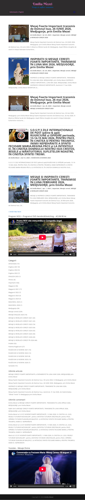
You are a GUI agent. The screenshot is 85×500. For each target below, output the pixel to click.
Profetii (10, 343)
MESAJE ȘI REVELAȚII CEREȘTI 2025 (20, 334)
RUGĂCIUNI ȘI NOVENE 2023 (18, 356)
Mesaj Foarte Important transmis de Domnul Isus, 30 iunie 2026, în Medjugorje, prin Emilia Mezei (42, 380)
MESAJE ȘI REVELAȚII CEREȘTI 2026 (41, 108)
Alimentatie (12, 264)
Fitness (10, 280)
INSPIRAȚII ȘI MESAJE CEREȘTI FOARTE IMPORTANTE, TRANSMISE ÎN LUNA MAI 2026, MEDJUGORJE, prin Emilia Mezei (53, 63)
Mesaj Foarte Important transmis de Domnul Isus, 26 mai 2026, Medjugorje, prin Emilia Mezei (52, 99)
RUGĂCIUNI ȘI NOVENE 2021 (18, 350)
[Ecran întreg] (74, 254)
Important (56, 35)
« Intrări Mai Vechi (14, 212)
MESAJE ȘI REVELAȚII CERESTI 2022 (20, 324)
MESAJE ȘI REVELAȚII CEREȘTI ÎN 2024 (21, 340)
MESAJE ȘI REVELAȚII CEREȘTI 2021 (20, 318)
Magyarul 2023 (13, 296)
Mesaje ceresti (65, 35)
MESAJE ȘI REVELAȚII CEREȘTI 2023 (20, 327)
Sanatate (11, 366)
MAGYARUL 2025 (14, 302)
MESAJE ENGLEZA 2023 (16, 315)
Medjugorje (12, 308)
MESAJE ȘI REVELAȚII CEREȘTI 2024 (20, 331)
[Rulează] (11, 254)
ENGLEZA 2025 (13, 276)
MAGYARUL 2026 (14, 305)
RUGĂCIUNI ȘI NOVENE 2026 (41, 158)
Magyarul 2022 (13, 292)
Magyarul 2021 (13, 289)
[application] (42, 237)
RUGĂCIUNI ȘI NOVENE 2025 (18, 359)
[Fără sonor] (70, 254)
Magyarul (11, 286)
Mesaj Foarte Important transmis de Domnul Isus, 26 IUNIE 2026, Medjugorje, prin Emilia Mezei (52, 28)
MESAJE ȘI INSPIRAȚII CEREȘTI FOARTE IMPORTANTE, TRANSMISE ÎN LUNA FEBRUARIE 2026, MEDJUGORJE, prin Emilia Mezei (53, 181)
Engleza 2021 (13, 267)
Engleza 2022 (13, 270)
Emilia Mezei (36, 35)
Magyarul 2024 (13, 299)
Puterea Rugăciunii (15, 347)
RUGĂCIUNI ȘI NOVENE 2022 (18, 353)
